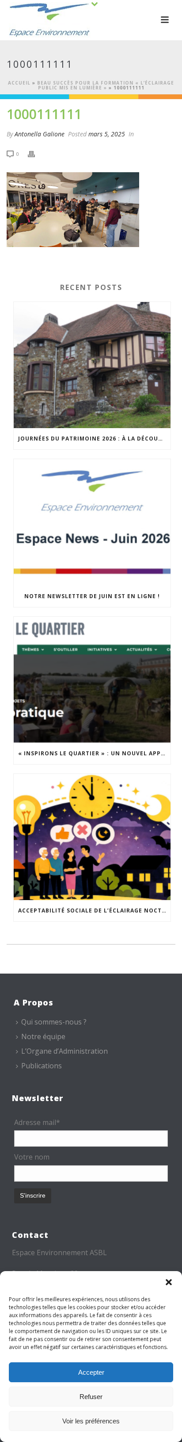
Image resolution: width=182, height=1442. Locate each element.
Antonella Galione (39, 134)
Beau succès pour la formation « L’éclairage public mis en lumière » (105, 85)
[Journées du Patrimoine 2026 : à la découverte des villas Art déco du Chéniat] (92, 365)
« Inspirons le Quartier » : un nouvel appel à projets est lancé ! (94, 753)
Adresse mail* (37, 1122)
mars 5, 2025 (106, 134)
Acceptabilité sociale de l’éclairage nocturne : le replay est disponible (94, 910)
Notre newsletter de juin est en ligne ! (92, 596)
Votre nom (31, 1157)
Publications (41, 1066)
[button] (168, 1282)
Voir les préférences (91, 1421)
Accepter (91, 1372)
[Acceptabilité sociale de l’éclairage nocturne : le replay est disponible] (92, 837)
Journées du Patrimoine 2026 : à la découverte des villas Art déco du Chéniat (94, 438)
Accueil (19, 83)
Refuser (91, 1396)
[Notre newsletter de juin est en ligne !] (92, 522)
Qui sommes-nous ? (54, 1022)
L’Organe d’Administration (64, 1051)
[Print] (36, 153)
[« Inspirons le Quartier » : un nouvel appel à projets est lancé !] (92, 680)
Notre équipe (43, 1036)
